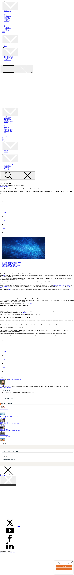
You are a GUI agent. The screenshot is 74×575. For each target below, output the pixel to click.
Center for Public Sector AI (8, 58)
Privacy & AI (15, 552)
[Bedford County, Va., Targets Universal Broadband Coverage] (2, 428)
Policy (5, 25)
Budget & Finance (7, 18)
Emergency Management (8, 59)
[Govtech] (3, 557)
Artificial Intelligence (7, 11)
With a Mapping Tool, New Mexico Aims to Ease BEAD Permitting (11, 442)
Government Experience (8, 20)
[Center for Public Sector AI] (3, 571)
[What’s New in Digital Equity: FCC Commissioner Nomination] (2, 434)
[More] (10, 6)
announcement (6, 286)
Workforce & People (7, 28)
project (9, 289)
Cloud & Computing (7, 119)
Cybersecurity (6, 13)
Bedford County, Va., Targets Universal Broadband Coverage (10, 430)
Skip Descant (3, 444)
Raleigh (19, 379)
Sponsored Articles (7, 63)
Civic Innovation (7, 118)
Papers (3, 139)
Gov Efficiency (6, 30)
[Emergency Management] (3, 574)
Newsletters (6, 45)
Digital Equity (2, 379)
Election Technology (7, 16)
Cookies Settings (63, 571)
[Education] (3, 568)
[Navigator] (3, 563)
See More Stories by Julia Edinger (5, 387)
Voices (5, 29)
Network (9, 379)
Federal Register (29, 303)
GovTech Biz (6, 21)
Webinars (3, 32)
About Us (6, 43)
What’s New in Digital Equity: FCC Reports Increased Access (10, 416)
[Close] (72, 561)
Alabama (16, 379)
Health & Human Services (8, 129)
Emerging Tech (6, 17)
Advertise (6, 44)
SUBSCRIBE (2, 475)
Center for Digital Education (8, 56)
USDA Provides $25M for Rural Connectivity (9, 263)
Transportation (6, 27)
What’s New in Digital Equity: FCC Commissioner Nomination (10, 436)
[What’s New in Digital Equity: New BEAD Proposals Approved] (2, 408)
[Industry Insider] (3, 560)
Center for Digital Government (9, 57)
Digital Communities (7, 60)
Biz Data (5, 22)
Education (6, 15)
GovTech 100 (6, 62)
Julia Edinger (2, 385)
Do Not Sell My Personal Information (6, 552)
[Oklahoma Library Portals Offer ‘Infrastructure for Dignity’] (2, 421)
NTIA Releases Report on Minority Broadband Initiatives (11, 262)
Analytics (5, 10)
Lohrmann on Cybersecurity (8, 14)
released (4, 275)
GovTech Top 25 (7, 168)
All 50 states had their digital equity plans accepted (61, 285)
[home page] (37, 517)
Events (3, 31)
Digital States (6, 167)
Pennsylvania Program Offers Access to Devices (10, 264)
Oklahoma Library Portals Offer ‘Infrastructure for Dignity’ (9, 423)
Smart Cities (6, 26)
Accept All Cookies (64, 566)
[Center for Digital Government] (3, 565)
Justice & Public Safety (8, 23)
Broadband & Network (8, 24)
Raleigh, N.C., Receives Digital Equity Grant (9, 266)
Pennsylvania (13, 379)
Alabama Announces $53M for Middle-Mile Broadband (11, 265)
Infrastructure (6, 19)
